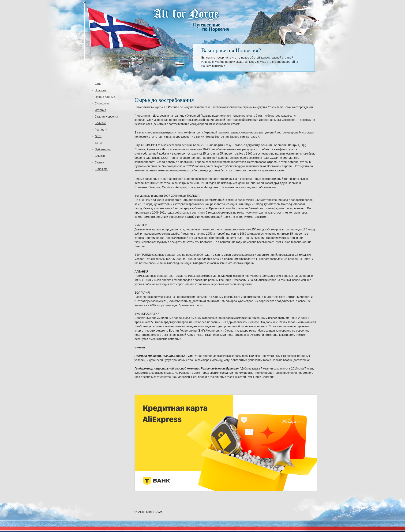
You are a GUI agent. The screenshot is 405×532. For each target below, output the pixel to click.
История (100, 110)
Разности (101, 129)
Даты (98, 142)
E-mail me (101, 169)
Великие (100, 123)
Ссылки (100, 156)
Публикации (103, 149)
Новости (100, 90)
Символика (102, 103)
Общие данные (105, 97)
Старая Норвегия (106, 116)
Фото (98, 136)
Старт (99, 83)
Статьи (99, 162)
